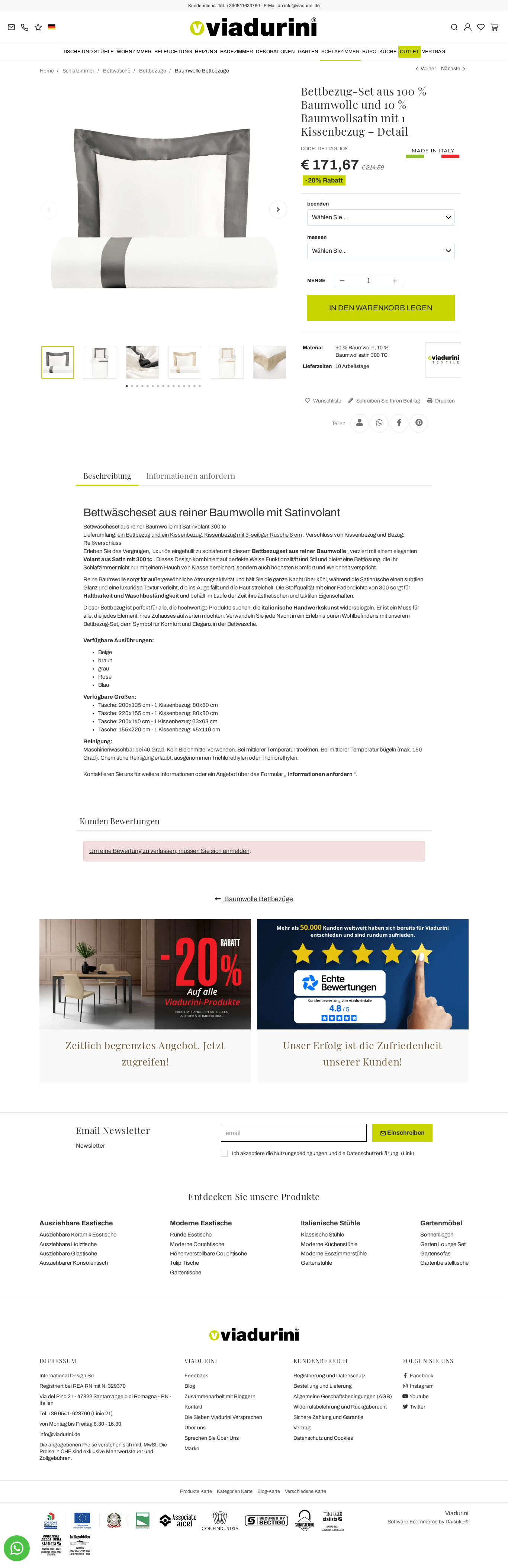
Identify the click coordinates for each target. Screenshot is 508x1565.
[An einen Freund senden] (359, 423)
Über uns (195, 1427)
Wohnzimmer (134, 51)
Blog (189, 1386)
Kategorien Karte (235, 1491)
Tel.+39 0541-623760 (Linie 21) (76, 1413)
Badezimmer (236, 51)
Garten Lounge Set (443, 1244)
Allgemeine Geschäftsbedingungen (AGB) (342, 1396)
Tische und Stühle (88, 51)
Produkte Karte (196, 1491)
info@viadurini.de (59, 1434)
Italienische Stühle (330, 1223)
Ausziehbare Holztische (68, 1244)
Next (278, 210)
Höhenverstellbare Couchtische (208, 1254)
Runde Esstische (191, 1235)
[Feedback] (38, 26)
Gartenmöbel (441, 1223)
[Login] (468, 26)
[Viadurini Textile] (443, 360)
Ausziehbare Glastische (68, 1254)
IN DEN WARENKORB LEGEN (381, 308)
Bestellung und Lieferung (322, 1386)
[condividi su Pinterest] (418, 423)
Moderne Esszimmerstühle (334, 1254)
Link (407, 1153)
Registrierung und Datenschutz (329, 1375)
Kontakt (193, 1407)
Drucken (444, 401)
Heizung (206, 51)
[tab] (107, 476)
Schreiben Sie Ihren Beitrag (387, 401)
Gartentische (185, 1272)
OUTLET (409, 51)
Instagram (421, 1386)
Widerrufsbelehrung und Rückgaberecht (340, 1407)
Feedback (196, 1375)
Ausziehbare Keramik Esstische (77, 1235)
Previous (49, 210)
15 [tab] (206, 391)
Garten (308, 51)
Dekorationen (275, 51)
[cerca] (454, 26)
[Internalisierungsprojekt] (97, 1520)
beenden (318, 204)
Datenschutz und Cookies (323, 1438)
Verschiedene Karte (305, 1491)
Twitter (417, 1407)
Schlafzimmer (340, 51)
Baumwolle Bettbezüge (258, 899)
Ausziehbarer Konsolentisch (73, 1263)
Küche (388, 51)
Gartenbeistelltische (444, 1263)
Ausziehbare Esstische (76, 1223)
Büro (369, 51)
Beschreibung (107, 475)
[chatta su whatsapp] (17, 1548)
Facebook (421, 1375)
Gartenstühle (316, 1263)
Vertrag (433, 51)
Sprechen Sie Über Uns (211, 1438)
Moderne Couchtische (197, 1244)
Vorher (428, 68)
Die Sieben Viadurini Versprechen (223, 1417)
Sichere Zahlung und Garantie (328, 1417)
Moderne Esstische (201, 1223)
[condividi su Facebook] (399, 423)
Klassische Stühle (322, 1235)
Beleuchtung (173, 51)
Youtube (419, 1396)
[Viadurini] (253, 27)
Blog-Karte (268, 1491)
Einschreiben (405, 1132)
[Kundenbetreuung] (25, 26)
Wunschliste (326, 401)
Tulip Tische (184, 1263)
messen (317, 237)
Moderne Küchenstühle (329, 1244)
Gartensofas (435, 1254)
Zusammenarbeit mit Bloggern (219, 1396)
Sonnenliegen (436, 1235)
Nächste (450, 68)
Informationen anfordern (190, 475)
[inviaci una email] (11, 26)
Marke (191, 1448)
